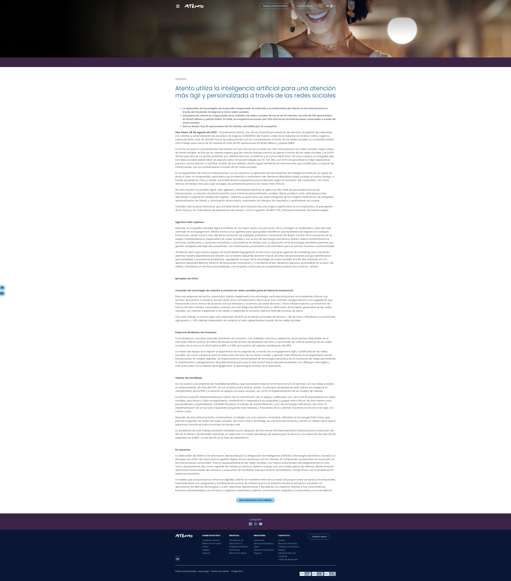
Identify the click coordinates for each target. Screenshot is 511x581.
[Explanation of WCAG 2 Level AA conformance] (318, 575)
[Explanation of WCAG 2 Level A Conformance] (306, 575)
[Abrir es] (335, 6)
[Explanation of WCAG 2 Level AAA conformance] (330, 575)
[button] (255, 500)
